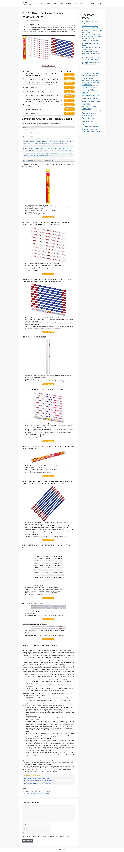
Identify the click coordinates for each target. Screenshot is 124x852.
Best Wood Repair (27, 130)
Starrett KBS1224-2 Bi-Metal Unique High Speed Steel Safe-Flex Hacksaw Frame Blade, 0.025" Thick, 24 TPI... (47, 139)
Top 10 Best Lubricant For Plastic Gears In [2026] (36, 778)
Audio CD (94, 75)
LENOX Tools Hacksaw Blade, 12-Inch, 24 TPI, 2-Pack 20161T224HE (38, 160)
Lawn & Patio (93, 3)
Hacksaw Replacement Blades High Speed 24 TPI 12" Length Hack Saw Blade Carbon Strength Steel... (45, 143)
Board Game (84, 82)
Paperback (86, 104)
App (91, 73)
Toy (86, 3)
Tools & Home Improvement (88, 119)
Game (97, 85)
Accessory (85, 73)
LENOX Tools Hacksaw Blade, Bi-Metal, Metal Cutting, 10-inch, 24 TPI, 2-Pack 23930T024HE (43, 158)
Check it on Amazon (69, 74)
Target (96, 113)
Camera (89, 82)
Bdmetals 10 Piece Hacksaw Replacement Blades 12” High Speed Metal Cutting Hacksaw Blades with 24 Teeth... (47, 153)
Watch (95, 129)
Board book (97, 80)
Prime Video (86, 109)
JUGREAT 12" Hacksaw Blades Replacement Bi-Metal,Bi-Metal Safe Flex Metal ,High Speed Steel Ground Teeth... (47, 148)
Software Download (90, 110)
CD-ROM (94, 82)
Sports (75, 3)
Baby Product (86, 80)
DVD (98, 82)
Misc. (95, 98)
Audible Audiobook (86, 75)
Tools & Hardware (88, 115)
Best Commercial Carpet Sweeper (30, 132)
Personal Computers (89, 106)
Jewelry (89, 92)
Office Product (95, 101)
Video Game (86, 129)
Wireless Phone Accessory (91, 131)
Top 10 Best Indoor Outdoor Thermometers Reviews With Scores (90, 53)
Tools (41, 3)
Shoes (83, 110)
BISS (81, 3)
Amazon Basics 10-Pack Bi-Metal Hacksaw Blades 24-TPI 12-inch (37, 155)
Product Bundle (95, 108)
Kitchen (96, 95)
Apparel (96, 73)
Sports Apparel (91, 113)
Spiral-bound (97, 110)
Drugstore (68, 3)
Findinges (26, 3)
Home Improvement (51, 3)
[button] (100, 3)
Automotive (87, 78)
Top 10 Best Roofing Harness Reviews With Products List (38, 780)
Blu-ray (92, 80)
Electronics (87, 85)
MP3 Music (85, 101)
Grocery (61, 3)
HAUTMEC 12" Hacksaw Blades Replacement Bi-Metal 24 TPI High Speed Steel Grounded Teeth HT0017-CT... (47, 141)
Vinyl (92, 129)
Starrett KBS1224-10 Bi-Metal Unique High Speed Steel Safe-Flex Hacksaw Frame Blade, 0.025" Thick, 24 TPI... (47, 150)
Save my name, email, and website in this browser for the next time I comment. (46, 836)
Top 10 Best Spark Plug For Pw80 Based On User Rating (36, 793)
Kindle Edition (87, 95)
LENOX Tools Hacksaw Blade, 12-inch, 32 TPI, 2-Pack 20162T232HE (38, 146)
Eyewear (93, 85)
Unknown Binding (90, 127)
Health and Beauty (90, 90)
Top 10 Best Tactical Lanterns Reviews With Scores (37, 783)
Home (35, 3)
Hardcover (93, 87)
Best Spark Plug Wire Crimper (30, 129)
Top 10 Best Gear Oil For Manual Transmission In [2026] (36, 791)
